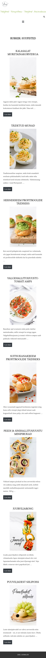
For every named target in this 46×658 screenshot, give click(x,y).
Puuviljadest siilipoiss (23, 581)
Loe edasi (8, 113)
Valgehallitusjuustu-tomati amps (23, 280)
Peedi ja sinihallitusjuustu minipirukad (23, 432)
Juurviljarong (23, 508)
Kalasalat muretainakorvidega (23, 52)
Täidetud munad (23, 125)
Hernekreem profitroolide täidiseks (23, 202)
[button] (23, 22)
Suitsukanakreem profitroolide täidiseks (23, 357)
